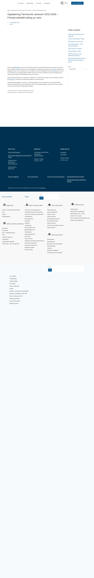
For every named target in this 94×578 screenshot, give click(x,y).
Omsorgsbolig (28, 232)
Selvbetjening (47, 3)
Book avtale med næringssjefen (55, 243)
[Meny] (61, 3)
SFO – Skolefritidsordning (8, 232)
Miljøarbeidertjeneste (30, 229)
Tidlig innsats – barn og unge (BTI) (10, 243)
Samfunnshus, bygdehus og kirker (55, 225)
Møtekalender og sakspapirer (77, 211)
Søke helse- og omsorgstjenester (33, 210)
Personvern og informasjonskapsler (56, 176)
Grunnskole (5, 230)
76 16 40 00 (63, 154)
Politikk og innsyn (14, 303)
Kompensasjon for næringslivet (54, 252)
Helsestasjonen (28, 216)
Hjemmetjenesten (29, 218)
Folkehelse (27, 221)
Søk (41, 198)
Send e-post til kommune (14, 152)
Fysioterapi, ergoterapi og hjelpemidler (34, 214)
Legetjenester (28, 225)
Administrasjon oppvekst (8, 241)
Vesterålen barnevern (7, 237)
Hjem (8, 10)
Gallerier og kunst (51, 223)
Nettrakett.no (43, 188)
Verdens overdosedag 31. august (76, 38)
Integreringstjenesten (30, 234)
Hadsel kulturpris (51, 227)
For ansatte (38, 3)
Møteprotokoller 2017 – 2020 (77, 213)
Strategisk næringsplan (52, 250)
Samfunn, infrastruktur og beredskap (11, 210)
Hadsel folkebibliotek (52, 212)
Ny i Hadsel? (21, 3)
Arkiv (69, 66)
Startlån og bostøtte (29, 247)
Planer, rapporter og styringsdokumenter (80, 218)
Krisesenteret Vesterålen (31, 243)
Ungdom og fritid (51, 214)
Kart (3, 212)
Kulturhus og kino (51, 216)
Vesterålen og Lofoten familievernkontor (34, 240)
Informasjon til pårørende (31, 245)
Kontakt (27, 196)
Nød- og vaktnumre (14, 286)
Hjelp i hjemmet (28, 238)
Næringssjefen (50, 239)
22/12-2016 (16, 67)
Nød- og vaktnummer (33, 176)
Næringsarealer (51, 241)
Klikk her (55, 71)
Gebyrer (4, 214)
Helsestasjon (5, 239)
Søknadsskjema (6, 216)
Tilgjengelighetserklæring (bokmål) (75, 176)
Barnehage (5, 228)
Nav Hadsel (27, 236)
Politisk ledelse (74, 209)
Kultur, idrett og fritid (14, 301)
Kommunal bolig (29, 249)
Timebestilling (13, 278)
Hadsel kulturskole (51, 210)
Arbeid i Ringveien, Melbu (74, 51)
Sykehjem (27, 223)
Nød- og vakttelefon (7, 196)
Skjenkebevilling (51, 246)
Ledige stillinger (29, 3)
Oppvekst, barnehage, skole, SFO (18, 293)
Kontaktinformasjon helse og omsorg (34, 212)
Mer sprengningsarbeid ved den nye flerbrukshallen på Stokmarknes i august (77, 60)
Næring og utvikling (14, 298)
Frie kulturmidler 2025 (52, 221)
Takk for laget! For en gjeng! (75, 48)
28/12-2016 (12, 79)
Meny (66, 3)
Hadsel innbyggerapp (13, 176)
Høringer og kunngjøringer (76, 220)
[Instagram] (9, 258)
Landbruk (49, 248)
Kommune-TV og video (76, 215)
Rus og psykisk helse (30, 227)
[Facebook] (4, 258)
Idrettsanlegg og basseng (53, 218)
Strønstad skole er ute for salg (75, 41)
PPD (3, 235)
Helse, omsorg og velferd (15, 296)
